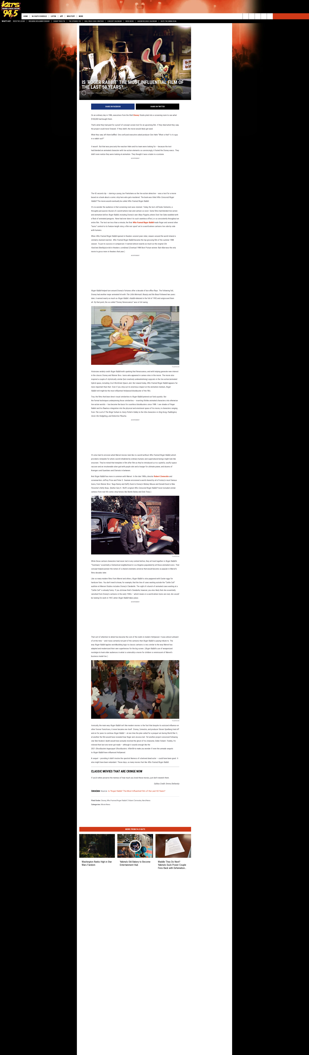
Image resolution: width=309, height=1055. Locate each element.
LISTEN (53, 16)
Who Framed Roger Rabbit (143, 222)
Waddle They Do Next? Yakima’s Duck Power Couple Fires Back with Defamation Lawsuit (172, 865)
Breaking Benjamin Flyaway (39, 21)
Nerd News (130, 21)
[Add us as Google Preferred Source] (252, 16)
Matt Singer (90, 93)
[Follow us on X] (264, 16)
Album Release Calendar (147, 21)
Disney (136, 115)
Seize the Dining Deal (169, 21)
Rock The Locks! (19, 21)
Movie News (105, 804)
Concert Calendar (114, 21)
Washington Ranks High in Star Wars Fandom (97, 863)
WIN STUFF (71, 16)
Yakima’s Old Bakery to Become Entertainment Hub (135, 863)
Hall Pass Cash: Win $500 (94, 21)
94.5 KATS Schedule (39, 16)
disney (103, 800)
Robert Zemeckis (161, 476)
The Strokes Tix (75, 21)
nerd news (146, 800)
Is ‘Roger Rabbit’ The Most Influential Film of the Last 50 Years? (136, 791)
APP (61, 16)
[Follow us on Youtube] (270, 16)
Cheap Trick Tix (59, 21)
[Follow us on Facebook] (258, 16)
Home (25, 16)
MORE (81, 16)
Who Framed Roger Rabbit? (117, 800)
